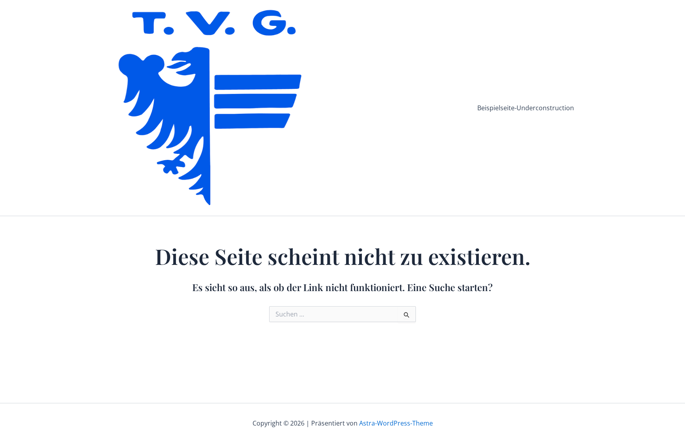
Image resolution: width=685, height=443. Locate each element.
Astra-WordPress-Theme (396, 423)
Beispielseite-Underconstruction (525, 108)
